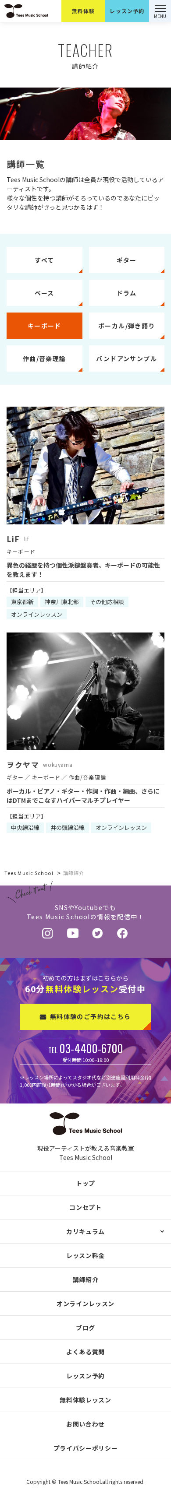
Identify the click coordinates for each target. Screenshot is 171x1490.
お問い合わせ (85, 1424)
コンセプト (85, 1207)
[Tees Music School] (54, 11)
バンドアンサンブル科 (85, 1254)
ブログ (85, 1327)
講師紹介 (86, 1279)
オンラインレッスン (85, 1303)
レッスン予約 (85, 1375)
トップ (85, 1183)
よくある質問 (85, 1351)
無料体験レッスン (85, 1399)
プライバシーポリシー (85, 1448)
